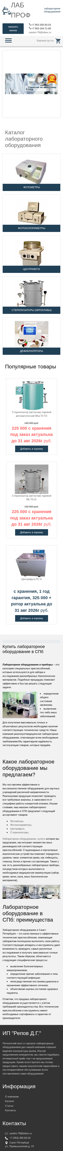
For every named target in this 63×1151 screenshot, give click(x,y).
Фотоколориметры (20, 824)
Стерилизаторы (19, 832)
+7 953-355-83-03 (41, 24)
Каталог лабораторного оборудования (24, 138)
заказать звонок (13, 28)
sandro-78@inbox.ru (40, 32)
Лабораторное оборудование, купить (24, 838)
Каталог (9, 1101)
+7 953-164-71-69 (41, 28)
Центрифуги (17, 828)
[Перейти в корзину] (57, 40)
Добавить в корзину (31, 448)
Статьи (9, 1105)
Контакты (10, 1110)
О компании (12, 1096)
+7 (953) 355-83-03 (19, 1137)
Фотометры (16, 821)
